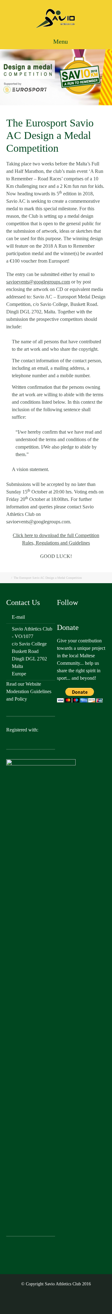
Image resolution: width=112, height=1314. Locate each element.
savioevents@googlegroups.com (38, 281)
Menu (60, 41)
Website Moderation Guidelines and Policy (28, 691)
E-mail (18, 617)
